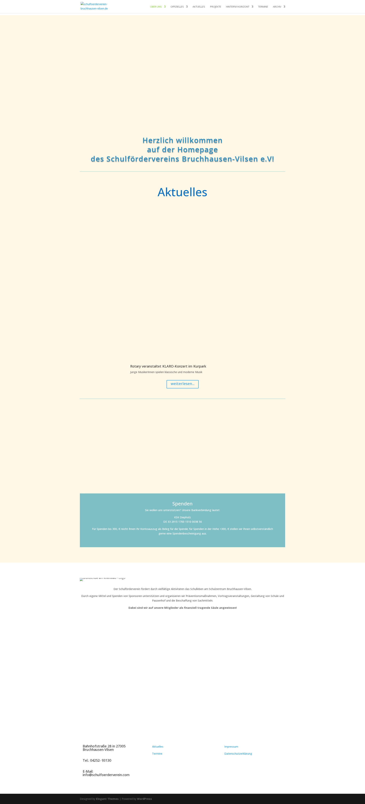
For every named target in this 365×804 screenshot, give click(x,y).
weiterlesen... (182, 383)
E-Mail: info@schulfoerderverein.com (106, 773)
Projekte (215, 6)
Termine (263, 6)
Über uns (156, 6)
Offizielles (177, 6)
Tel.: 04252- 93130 (97, 760)
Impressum (231, 746)
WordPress (144, 799)
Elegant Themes (107, 799)
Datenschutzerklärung (238, 753)
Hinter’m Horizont (237, 6)
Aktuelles (199, 6)
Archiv (277, 6)
